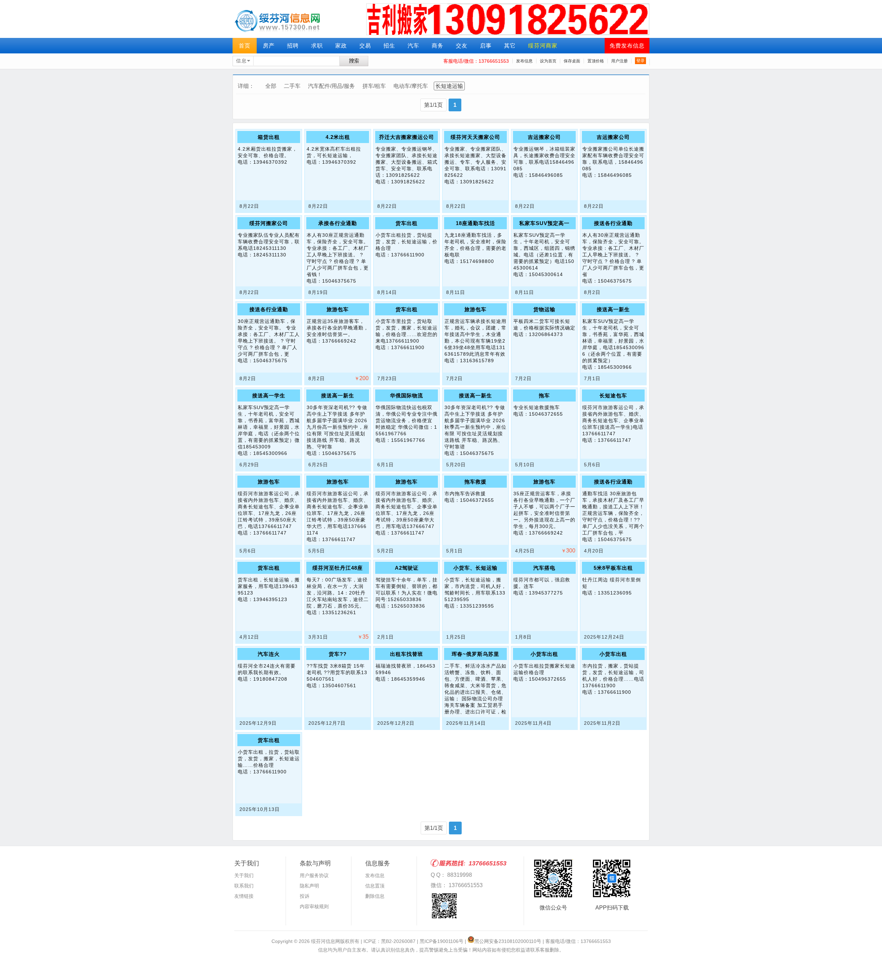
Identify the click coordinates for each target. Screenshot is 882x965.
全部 (270, 86)
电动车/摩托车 (410, 86)
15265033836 (408, 606)
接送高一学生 (268, 395)
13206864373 (546, 334)
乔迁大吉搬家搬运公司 (406, 137)
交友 (462, 46)
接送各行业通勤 (613, 223)
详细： (246, 86)
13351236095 (615, 593)
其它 (510, 46)
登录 (640, 60)
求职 (317, 46)
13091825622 (408, 181)
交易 (365, 46)
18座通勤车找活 (475, 223)
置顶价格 (595, 61)
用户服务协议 (314, 875)
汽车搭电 (544, 568)
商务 (437, 46)
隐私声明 (309, 885)
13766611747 (614, 440)
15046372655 (546, 414)
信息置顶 (374, 885)
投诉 (304, 896)
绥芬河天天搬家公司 (475, 137)
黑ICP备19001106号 (441, 941)
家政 (341, 46)
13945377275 (546, 593)
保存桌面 (572, 61)
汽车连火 (269, 654)
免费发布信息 (627, 46)
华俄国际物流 (406, 395)
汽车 (413, 46)
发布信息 (524, 61)
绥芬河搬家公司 (268, 223)
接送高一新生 (613, 309)
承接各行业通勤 (337, 223)
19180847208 (270, 679)
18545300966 (615, 367)
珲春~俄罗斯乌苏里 (475, 654)
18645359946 (408, 679)
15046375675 (339, 281)
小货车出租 (544, 654)
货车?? (338, 654)
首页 (244, 46)
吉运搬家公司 (544, 137)
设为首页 (548, 61)
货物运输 (544, 309)
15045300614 (546, 274)
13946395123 (270, 599)
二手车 (292, 86)
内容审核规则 (314, 906)
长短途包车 (613, 395)
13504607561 (339, 685)
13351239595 (477, 606)
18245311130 (269, 254)
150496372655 (547, 679)
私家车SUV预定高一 (544, 223)
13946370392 (270, 162)
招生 (389, 46)
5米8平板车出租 (613, 568)
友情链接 (244, 896)
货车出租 (407, 223)
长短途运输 (449, 86)
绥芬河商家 (542, 46)
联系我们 (244, 885)
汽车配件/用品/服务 (331, 86)
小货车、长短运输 (475, 568)
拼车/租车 (374, 86)
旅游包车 (338, 309)
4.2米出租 (338, 137)
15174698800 (477, 261)
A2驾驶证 (407, 568)
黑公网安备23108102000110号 (507, 941)
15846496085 (546, 175)
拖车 (544, 395)
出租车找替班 (406, 654)
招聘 (293, 46)
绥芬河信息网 (325, 941)
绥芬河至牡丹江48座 (337, 568)
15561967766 (408, 440)
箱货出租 (269, 137)
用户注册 (619, 61)
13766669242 (339, 341)
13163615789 (477, 360)
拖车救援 (475, 482)
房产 (269, 46)
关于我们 (244, 875)
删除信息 (374, 896)
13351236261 (339, 612)
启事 (486, 46)
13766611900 (407, 254)
